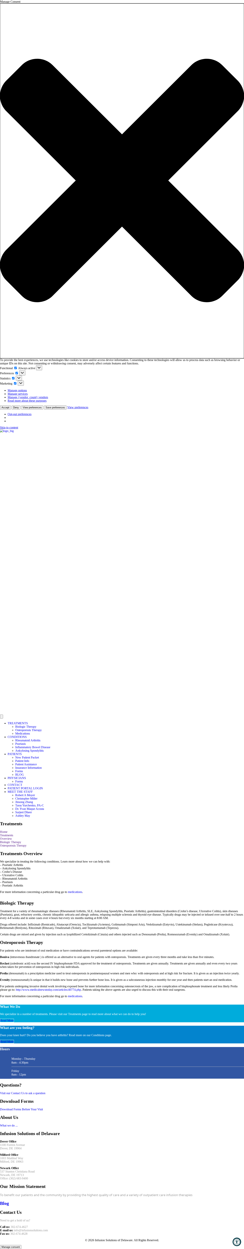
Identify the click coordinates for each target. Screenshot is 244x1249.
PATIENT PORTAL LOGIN (25, 788)
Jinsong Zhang (24, 802)
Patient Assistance (26, 764)
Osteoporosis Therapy (28, 730)
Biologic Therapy (25, 726)
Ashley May (22, 815)
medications (75, 892)
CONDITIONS (17, 737)
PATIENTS (15, 754)
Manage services (18, 393)
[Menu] (1, 717)
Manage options (17, 390)
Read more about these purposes (27, 400)
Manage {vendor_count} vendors (28, 397)
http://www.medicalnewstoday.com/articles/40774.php (48, 989)
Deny (16, 407)
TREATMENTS (18, 723)
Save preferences (55, 407)
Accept (5, 407)
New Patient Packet (27, 757)
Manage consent (11, 1247)
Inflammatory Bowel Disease (32, 747)
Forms (19, 771)
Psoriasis (20, 743)
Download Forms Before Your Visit (21, 1109)
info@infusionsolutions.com (31, 1230)
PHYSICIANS (17, 778)
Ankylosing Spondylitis (29, 750)
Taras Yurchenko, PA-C (29, 805)
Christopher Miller (26, 798)
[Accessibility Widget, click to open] (237, 1242)
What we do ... (9, 1125)
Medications (22, 733)
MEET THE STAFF (20, 791)
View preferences (32, 407)
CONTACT (15, 784)
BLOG (19, 774)
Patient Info (22, 760)
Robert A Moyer (25, 795)
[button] (122, 180)
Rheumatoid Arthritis (27, 740)
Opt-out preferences (19, 414)
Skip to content (9, 427)
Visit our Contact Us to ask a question (22, 1093)
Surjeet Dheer (23, 812)
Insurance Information (28, 767)
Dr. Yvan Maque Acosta (29, 808)
